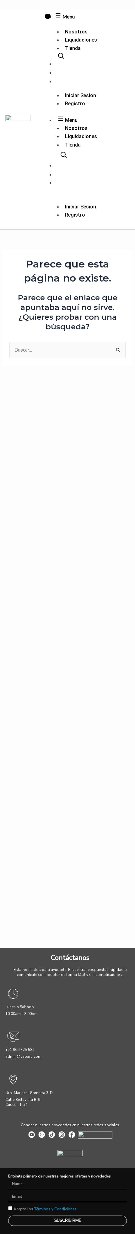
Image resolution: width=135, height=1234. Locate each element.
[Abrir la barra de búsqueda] (61, 55)
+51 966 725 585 (20, 1049)
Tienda (73, 48)
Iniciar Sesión (80, 95)
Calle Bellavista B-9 (22, 1099)
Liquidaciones (81, 40)
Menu (68, 16)
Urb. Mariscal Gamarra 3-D (29, 1092)
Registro (75, 104)
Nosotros (76, 32)
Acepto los (45, 1209)
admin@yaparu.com (23, 1056)
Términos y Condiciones (55, 1209)
